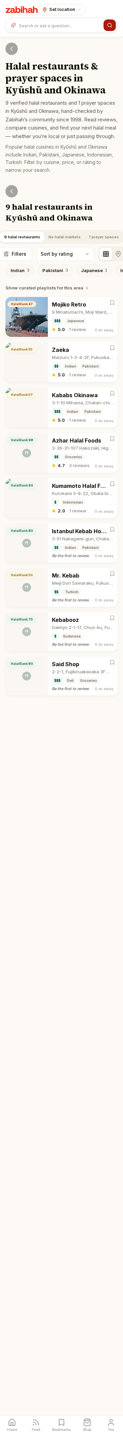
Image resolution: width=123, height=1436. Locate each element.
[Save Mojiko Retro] (112, 302)
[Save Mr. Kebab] (112, 573)
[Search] (110, 25)
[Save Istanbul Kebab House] (112, 529)
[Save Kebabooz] (112, 618)
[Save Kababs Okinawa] (112, 393)
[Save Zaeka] (112, 348)
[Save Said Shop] (112, 662)
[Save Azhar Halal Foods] (112, 438)
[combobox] (60, 25)
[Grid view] (106, 254)
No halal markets (65, 237)
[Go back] (11, 49)
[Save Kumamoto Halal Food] (112, 484)
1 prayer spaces (104, 237)
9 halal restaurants (22, 237)
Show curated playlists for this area (44, 287)
